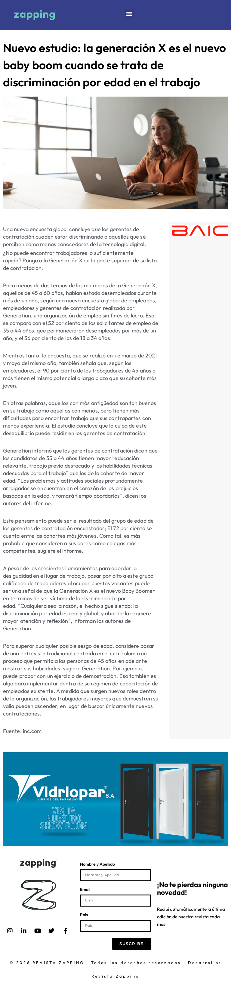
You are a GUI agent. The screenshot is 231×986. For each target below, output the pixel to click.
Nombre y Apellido (97, 864)
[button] (129, 14)
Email (85, 889)
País (84, 915)
